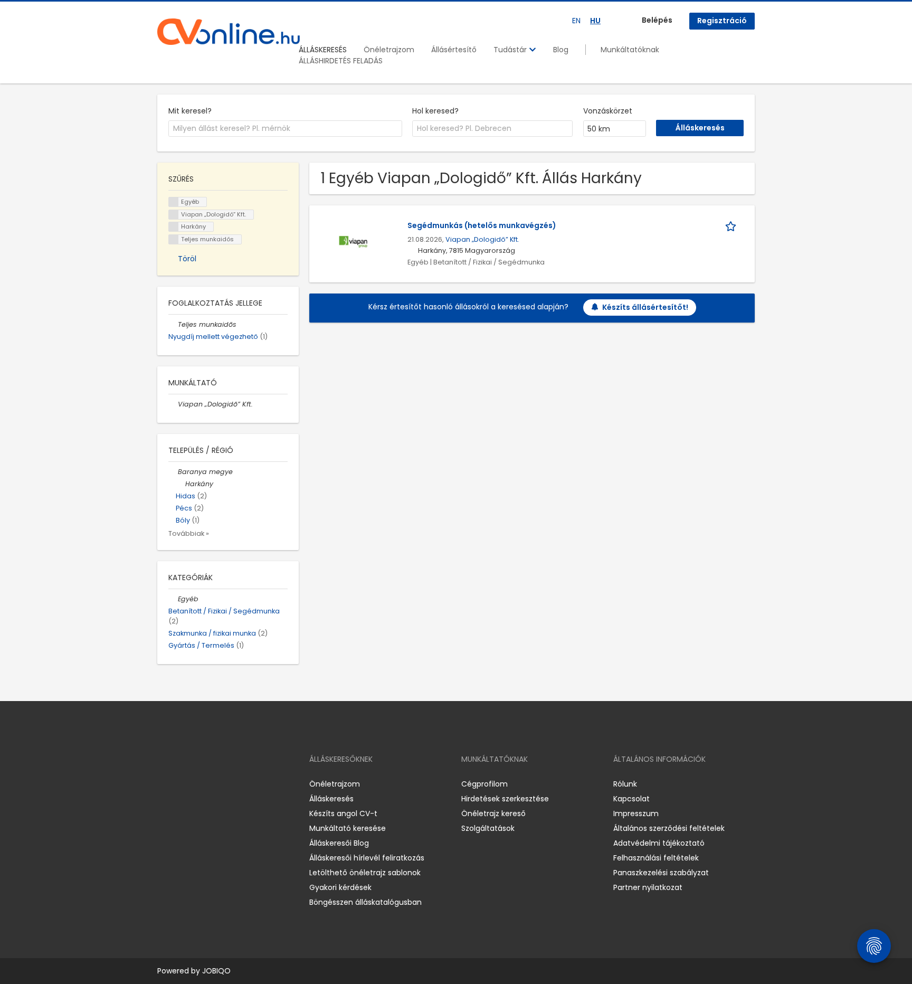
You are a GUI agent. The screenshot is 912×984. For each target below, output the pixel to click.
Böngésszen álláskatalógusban (365, 902)
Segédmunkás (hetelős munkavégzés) (481, 225)
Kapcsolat (631, 798)
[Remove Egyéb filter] (173, 598)
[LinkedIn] (199, 784)
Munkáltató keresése (347, 828)
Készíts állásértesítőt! (645, 307)
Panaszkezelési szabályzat (661, 872)
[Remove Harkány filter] (180, 483)
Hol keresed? (435, 111)
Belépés (657, 20)
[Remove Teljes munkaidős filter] (173, 324)
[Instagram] (182, 784)
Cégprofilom (484, 784)
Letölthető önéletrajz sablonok (365, 872)
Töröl (187, 258)
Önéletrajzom (389, 49)
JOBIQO (216, 971)
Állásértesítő (454, 49)
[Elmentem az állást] (732, 225)
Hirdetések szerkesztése (505, 798)
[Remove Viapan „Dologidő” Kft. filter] (173, 404)
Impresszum (636, 813)
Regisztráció (722, 20)
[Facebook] (165, 784)
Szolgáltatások (488, 828)
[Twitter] (215, 784)
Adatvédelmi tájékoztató (659, 843)
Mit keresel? (190, 111)
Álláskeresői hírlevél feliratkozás (366, 858)
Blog (560, 49)
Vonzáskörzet (607, 111)
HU (595, 20)
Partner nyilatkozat (647, 887)
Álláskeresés (331, 798)
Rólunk (625, 784)
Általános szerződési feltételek (669, 828)
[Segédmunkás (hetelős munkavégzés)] (353, 241)
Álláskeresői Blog (339, 843)
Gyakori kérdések (340, 887)
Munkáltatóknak (630, 49)
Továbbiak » (188, 533)
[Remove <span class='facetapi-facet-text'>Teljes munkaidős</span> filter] (173, 239)
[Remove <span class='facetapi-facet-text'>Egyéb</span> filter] (173, 201)
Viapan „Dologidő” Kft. (482, 239)
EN (576, 20)
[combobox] (285, 128)
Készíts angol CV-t (343, 813)
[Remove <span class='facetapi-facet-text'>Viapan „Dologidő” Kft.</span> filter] (173, 214)
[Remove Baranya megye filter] (173, 471)
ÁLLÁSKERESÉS (323, 49)
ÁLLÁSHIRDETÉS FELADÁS (341, 60)
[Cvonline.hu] (228, 31)
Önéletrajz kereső (493, 813)
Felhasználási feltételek (656, 858)
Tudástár (511, 49)
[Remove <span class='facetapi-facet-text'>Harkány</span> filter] (173, 226)
